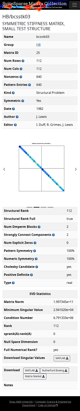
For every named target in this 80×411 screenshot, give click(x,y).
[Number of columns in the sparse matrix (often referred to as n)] (21, 69)
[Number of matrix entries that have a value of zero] (35, 243)
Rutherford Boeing (53, 370)
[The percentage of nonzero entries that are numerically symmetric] (36, 259)
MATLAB (61, 358)
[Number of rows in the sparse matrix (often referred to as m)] (23, 61)
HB (38, 45)
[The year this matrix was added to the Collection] (13, 109)
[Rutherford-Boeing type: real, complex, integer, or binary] (13, 283)
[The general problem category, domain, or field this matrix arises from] (13, 93)
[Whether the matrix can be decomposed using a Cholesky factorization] (36, 267)
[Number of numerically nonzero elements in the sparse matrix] (20, 77)
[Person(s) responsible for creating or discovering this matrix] (17, 117)
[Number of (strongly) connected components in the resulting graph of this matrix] (53, 235)
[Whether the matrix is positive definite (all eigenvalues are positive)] (31, 275)
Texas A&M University (21, 401)
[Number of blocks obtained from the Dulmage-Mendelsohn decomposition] (39, 227)
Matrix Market (33, 376)
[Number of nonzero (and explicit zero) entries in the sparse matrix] (29, 85)
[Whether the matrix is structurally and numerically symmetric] (22, 101)
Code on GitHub (47, 405)
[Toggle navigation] (74, 5)
